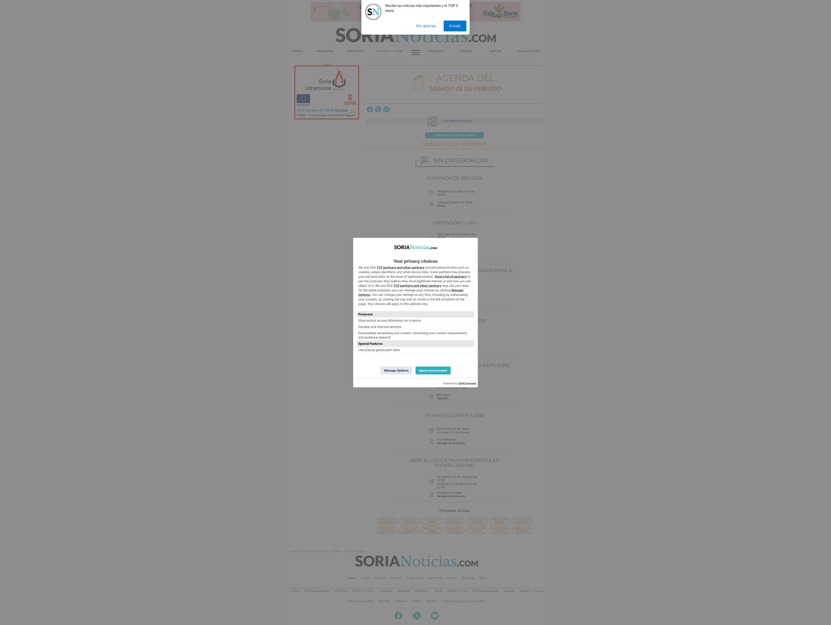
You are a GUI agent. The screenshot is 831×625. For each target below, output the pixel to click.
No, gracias (426, 26)
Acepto (455, 26)
